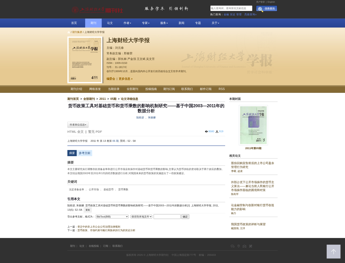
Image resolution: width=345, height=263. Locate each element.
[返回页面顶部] (334, 252)
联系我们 (187, 88)
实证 (232, 14)
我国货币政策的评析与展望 (248, 224)
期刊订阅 (169, 88)
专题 (198, 22)
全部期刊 (132, 88)
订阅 (105, 245)
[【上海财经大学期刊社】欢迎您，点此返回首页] (98, 9)
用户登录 (260, 2)
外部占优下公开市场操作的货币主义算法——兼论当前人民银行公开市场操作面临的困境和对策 (252, 186)
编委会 (111, 78)
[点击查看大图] (253, 125)
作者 (126, 22)
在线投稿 (94, 245)
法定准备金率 (76, 189)
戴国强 (235, 228)
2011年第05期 (253, 148)
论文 (110, 22)
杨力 (233, 213)
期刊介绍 (76, 88)
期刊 (93, 22)
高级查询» (250, 14)
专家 (145, 22)
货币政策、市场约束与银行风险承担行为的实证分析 (106, 230)
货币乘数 (123, 189)
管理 (239, 14)
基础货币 (109, 189)
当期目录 (113, 88)
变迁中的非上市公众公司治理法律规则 (98, 226)
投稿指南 (151, 88)
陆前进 (140, 117)
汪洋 (242, 228)
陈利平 (235, 194)
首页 (74, 22)
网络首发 (95, 88)
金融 (226, 14)
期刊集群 (77, 32)
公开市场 (94, 189)
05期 (113, 98)
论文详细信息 (129, 98)
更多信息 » (126, 78)
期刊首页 (73, 98)
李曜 (233, 171)
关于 (214, 22)
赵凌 (240, 171)
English (271, 2)
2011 (102, 98)
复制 (88, 210)
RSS (222, 88)
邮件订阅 (205, 88)
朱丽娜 (152, 117)
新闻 (181, 22)
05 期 (115, 140)
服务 (163, 22)
